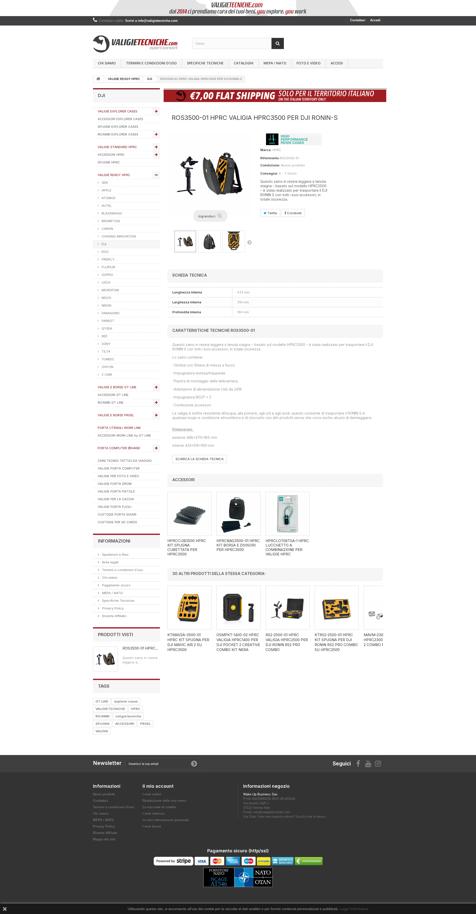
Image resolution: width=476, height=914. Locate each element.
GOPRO (107, 275)
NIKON (106, 305)
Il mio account (158, 786)
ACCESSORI (124, 724)
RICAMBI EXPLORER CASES (118, 134)
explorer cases (126, 701)
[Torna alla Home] (98, 79)
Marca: (265, 150)
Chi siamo (107, 63)
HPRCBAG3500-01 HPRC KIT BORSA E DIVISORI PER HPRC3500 (238, 545)
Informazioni (114, 541)
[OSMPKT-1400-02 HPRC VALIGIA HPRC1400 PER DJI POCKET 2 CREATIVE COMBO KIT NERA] (238, 608)
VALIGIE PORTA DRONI (115, 484)
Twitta (272, 213)
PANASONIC (110, 313)
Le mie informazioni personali (166, 820)
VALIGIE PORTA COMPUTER (119, 468)
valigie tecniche (128, 716)
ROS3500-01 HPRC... (140, 648)
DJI (103, 244)
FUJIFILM (108, 267)
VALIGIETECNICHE (110, 709)
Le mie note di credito (159, 807)
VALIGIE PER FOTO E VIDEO (118, 476)
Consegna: (269, 173)
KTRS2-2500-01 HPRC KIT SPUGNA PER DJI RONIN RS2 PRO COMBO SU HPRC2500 (336, 642)
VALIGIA (101, 731)
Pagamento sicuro (115, 585)
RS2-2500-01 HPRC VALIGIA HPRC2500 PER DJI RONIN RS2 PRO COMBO (287, 642)
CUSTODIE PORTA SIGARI (117, 514)
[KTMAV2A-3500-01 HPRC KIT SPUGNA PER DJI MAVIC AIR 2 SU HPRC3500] (189, 608)
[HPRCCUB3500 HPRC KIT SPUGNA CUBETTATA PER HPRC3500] (189, 514)
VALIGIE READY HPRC (114, 175)
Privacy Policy (112, 608)
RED (104, 336)
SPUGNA (102, 724)
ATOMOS (108, 198)
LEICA (105, 282)
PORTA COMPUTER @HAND (119, 448)
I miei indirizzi (154, 813)
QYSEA (106, 328)
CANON (107, 229)
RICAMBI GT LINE (110, 402)
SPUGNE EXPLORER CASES (118, 127)
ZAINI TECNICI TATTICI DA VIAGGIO (125, 461)
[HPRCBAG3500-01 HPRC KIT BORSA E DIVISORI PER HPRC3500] (238, 514)
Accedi (375, 20)
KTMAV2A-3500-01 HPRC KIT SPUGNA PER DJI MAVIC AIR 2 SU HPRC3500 (188, 642)
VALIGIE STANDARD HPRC (117, 147)
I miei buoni (152, 826)
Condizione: (270, 165)
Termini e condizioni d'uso (151, 63)
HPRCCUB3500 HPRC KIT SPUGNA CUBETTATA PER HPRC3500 (186, 547)
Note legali (110, 562)
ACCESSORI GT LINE (113, 395)
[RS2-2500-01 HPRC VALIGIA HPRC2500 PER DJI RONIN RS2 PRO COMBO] (288, 608)
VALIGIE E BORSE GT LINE (117, 387)
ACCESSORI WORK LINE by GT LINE (124, 435)
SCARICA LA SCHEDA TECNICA (200, 459)
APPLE (106, 190)
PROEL (145, 724)
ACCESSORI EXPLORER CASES (120, 119)
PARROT (107, 321)
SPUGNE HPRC (109, 162)
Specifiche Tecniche (205, 63)
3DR (104, 182)
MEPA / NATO (275, 63)
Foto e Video (309, 63)
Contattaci (357, 20)
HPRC (135, 709)
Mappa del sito (104, 839)
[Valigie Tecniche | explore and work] (139, 43)
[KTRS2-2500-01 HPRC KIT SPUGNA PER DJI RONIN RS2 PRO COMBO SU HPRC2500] (337, 608)
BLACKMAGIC (111, 213)
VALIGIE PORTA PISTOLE (116, 491)
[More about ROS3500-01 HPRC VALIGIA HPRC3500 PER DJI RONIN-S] (105, 659)
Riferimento (269, 158)
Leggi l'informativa (354, 909)
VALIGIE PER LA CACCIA (116, 499)
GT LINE (101, 701)
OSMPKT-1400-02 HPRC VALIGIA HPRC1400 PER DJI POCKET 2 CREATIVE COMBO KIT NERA (238, 642)
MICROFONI (110, 290)
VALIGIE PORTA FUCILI (114, 507)
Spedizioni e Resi (114, 554)
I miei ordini (152, 794)
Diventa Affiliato (113, 616)
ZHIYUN (107, 367)
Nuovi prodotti (104, 794)
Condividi (293, 213)
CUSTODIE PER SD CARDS (117, 522)
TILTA (105, 351)
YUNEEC (107, 359)
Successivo (249, 242)
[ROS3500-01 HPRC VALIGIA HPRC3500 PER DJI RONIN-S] (185, 241)
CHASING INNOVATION (118, 236)
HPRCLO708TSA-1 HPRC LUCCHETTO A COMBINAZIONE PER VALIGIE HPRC (287, 547)
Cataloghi (243, 63)
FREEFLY (108, 259)
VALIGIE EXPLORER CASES (117, 111)
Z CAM (106, 374)
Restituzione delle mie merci (164, 801)
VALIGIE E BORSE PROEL (116, 415)
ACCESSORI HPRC (111, 155)
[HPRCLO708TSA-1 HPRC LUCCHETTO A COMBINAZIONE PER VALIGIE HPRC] (288, 514)
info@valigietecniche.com (271, 812)
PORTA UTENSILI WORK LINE (119, 428)
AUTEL (106, 206)
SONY (106, 344)
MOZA (106, 298)
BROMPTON (110, 221)
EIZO (105, 252)
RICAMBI (102, 716)
